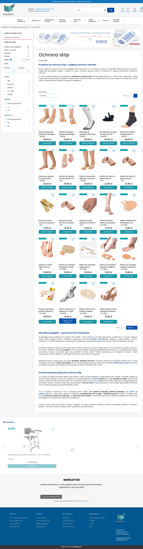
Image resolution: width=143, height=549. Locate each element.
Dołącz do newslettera (51, 497)
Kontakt (91, 524)
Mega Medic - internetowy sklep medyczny (15, 27)
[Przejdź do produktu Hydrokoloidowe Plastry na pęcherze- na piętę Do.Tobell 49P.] (108, 206)
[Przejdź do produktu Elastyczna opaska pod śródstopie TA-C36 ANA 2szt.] (67, 161)
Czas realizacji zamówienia (19, 518)
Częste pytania (41, 518)
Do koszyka (47, 143)
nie (8, 110)
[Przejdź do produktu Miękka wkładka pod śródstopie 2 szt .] (128, 206)
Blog (90, 527)
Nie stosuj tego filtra (14, 103)
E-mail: (38, 11)
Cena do (21, 68)
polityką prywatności (83, 501)
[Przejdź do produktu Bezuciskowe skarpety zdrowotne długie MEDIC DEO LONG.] (88, 117)
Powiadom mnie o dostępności (67, 321)
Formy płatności (15, 524)
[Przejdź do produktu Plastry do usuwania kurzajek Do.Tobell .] (67, 250)
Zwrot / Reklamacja (16, 521)
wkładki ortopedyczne (99, 339)
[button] (110, 10)
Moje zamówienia (68, 521)
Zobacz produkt (88, 143)
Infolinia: (41, 9)
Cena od (7, 68)
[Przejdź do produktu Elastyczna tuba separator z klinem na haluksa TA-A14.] (88, 206)
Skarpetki (16, 53)
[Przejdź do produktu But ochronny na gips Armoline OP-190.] (108, 117)
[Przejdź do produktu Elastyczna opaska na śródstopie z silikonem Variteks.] (47, 161)
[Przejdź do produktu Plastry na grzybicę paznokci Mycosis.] (47, 294)
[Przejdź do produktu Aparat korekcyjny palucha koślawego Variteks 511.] (67, 117)
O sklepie (92, 521)
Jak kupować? (41, 527)
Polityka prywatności (43, 521)
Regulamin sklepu (42, 524)
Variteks (10, 94)
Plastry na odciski (16, 50)
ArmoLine (10, 84)
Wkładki (16, 56)
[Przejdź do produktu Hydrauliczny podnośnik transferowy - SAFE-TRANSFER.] (32, 440)
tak (8, 107)
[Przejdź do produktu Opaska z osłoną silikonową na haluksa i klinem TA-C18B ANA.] (47, 250)
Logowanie (66, 518)
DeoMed (10, 88)
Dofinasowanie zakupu (96, 518)
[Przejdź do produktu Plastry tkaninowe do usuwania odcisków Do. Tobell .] (108, 294)
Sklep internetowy (71, 547)
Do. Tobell (10, 91)
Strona (125, 95)
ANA (8, 81)
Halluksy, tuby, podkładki (16, 47)
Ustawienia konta (68, 527)
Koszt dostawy (14, 527)
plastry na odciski (91, 379)
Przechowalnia (67, 524)
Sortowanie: (43, 92)
